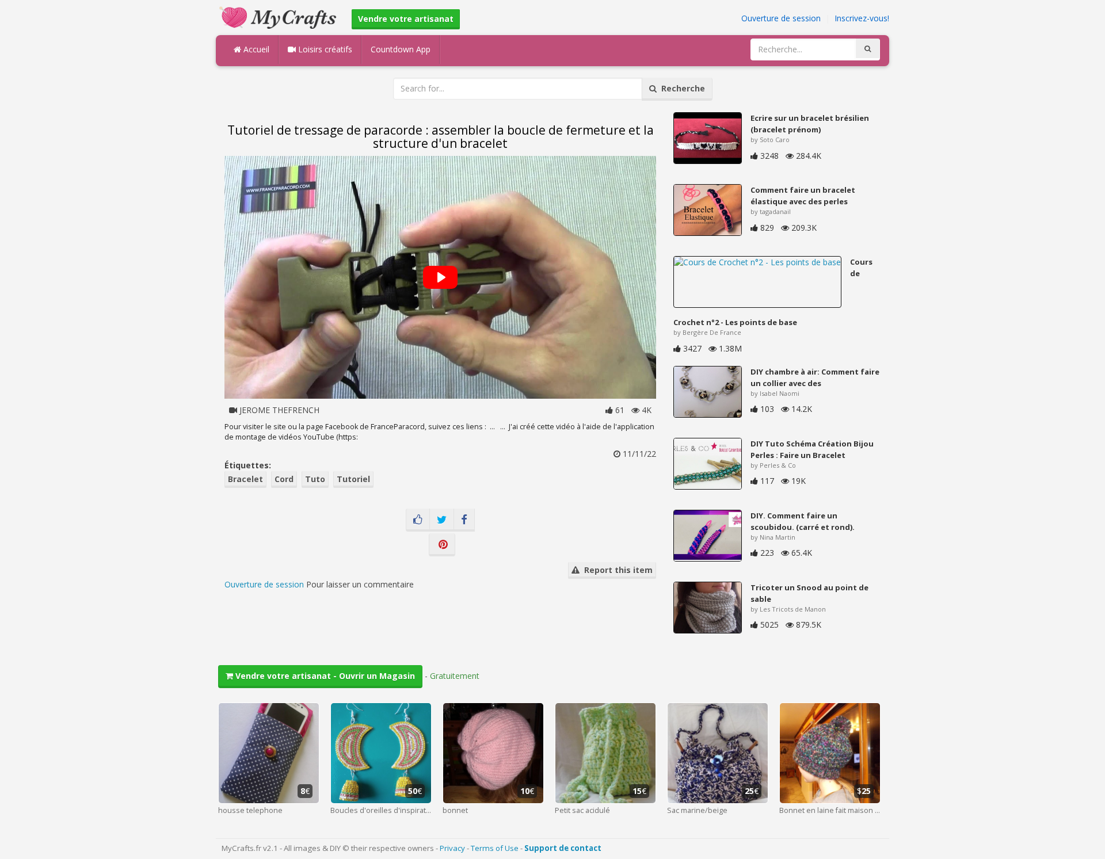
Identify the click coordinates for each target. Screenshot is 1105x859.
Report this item (616, 569)
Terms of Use (495, 848)
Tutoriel (353, 479)
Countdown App (400, 49)
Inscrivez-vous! (862, 18)
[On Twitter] (441, 520)
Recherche (681, 88)
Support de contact (562, 848)
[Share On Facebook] (464, 520)
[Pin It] (442, 544)
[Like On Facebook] (418, 520)
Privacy (452, 848)
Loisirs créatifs (324, 49)
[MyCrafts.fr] (279, 16)
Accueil (255, 49)
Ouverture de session (781, 18)
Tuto (315, 479)
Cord (284, 479)
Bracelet (245, 479)
